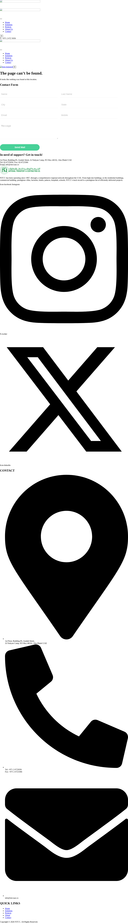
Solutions (8, 25)
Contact (8, 31)
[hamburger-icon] (1, 18)
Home (7, 22)
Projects (8, 27)
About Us (9, 29)
